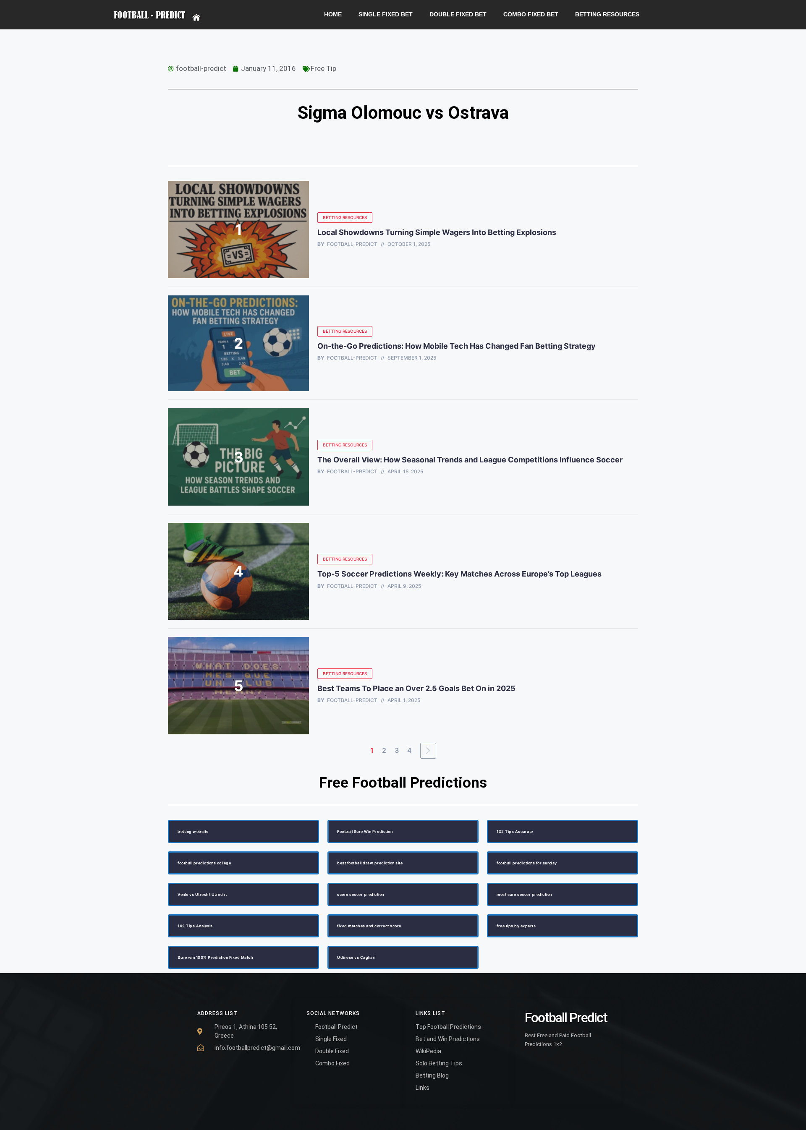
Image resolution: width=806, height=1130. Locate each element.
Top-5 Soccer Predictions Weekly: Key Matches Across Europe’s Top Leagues (459, 573)
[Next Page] (428, 751)
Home (333, 14)
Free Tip (323, 68)
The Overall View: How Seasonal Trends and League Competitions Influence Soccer (470, 459)
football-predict (352, 244)
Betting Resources (607, 14)
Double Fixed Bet (458, 14)
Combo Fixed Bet (530, 14)
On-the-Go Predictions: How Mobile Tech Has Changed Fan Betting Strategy (456, 346)
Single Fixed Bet (386, 14)
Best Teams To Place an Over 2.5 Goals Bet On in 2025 (417, 688)
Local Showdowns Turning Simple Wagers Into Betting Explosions (436, 232)
